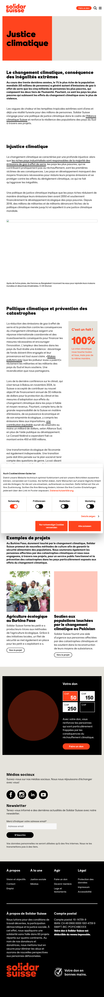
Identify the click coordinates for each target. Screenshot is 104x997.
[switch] (39, 506)
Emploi (10, 888)
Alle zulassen (84, 526)
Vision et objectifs (16, 879)
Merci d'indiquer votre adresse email (26, 821)
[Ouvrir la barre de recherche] (95, 8)
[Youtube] (43, 794)
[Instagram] (21, 794)
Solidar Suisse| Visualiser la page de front (16, 8)
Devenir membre (63, 884)
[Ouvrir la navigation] (100, 8)
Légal (82, 870)
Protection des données (86, 881)
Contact (10, 884)
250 (70, 707)
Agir (57, 870)
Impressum (84, 887)
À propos (13, 870)
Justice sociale (38, 879)
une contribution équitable (28, 423)
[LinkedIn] (32, 794)
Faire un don (84, 8)
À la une (36, 870)
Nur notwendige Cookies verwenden (51, 526)
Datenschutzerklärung (62, 490)
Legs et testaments (60, 890)
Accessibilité (85, 891)
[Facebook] (10, 794)
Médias (34, 884)
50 (70, 696)
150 (87, 696)
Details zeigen (88, 516)
